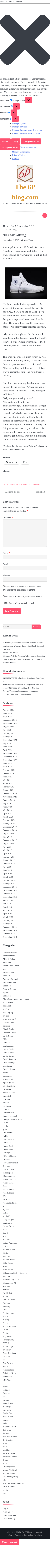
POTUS (6, 1343)
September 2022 (10, 760)
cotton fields (8, 1049)
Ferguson (7, 1106)
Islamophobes (9, 1176)
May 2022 (7, 767)
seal (4, 1396)
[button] (25, 40)
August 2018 (8, 833)
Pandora (6, 1303)
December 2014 (10, 927)
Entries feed (8, 1512)
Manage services (19, 127)
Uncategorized (9, 1467)
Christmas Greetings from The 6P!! (28, 685)
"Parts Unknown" (10, 952)
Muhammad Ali (9, 1283)
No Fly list (7, 1293)
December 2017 (10, 840)
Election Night (9, 1086)
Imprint (15, 158)
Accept (5, 141)
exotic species (9, 1093)
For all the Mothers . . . (25, 695)
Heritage (6, 1153)
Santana (6, 1393)
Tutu (5, 1463)
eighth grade (21, 484)
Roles (5, 1386)
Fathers (6, 1103)
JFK (4, 1196)
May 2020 (7, 810)
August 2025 (8, 727)
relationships (8, 1370)
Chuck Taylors (9, 484)
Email (6, 564)
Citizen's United (10, 1032)
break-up (7, 1009)
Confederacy (8, 1046)
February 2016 (9, 880)
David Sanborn (9, 1059)
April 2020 (7, 813)
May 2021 (7, 780)
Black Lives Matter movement (16, 999)
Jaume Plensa (8, 1183)
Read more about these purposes (26, 133)
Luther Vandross (10, 1243)
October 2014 (9, 934)
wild (5, 1480)
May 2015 (7, 910)
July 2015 (7, 904)
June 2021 (7, 777)
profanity (7, 1350)
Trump (5, 1460)
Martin (5, 1253)
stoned (5, 1420)
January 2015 (9, 924)
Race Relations (9, 1353)
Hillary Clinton (9, 1156)
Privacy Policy (18, 155)
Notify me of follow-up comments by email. (24, 596)
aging (5, 969)
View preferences (31, 141)
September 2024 (10, 740)
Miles (5, 1266)
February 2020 (9, 820)
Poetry (5, 1323)
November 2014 (10, 930)
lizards (5, 1233)
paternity (6, 1306)
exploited (7, 1096)
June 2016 (7, 870)
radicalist (7, 1356)
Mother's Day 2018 (11, 1280)
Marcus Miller (9, 1249)
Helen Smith (8, 1149)
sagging (6, 1390)
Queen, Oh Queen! (30, 691)
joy (4, 1206)
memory (36, 484)
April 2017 (7, 853)
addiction (7, 962)
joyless (6, 1209)
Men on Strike (9, 1259)
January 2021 (9, 790)
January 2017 (9, 860)
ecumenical (8, 1079)
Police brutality (9, 1326)
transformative (9, 1453)
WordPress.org (9, 1519)
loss (4, 1236)
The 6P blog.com (28, 1532)
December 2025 (10, 720)
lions (5, 1229)
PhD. (5, 1310)
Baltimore (7, 986)
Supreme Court (9, 1426)
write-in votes (9, 1487)
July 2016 (7, 867)
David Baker (8, 1056)
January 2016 (9, 883)
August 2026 (8, 710)
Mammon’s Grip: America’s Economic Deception (24, 656)
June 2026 (7, 713)
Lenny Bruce (8, 1226)
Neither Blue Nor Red (30, 688)
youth (5, 1490)
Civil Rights (8, 1036)
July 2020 (7, 803)
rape (5, 1360)
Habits (5, 1136)
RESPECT (7, 1380)
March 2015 (8, 917)
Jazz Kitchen (8, 1193)
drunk (5, 1072)
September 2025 (10, 723)
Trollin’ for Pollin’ (10, 653)
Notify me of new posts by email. (19, 603)
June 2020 (7, 807)
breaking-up (8, 1012)
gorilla (5, 1126)
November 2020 (10, 797)
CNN (5, 1039)
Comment (8, 517)
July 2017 (7, 847)
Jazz (5, 1186)
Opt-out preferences (21, 152)
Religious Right (9, 1373)
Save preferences (10, 147)
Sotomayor (7, 1406)
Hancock (7, 1143)
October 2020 (9, 800)
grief (30, 484)
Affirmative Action (11, 966)
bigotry (6, 992)
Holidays (7, 1159)
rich (4, 1383)
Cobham (6, 1042)
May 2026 (7, 717)
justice (5, 1213)
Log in (5, 1509)
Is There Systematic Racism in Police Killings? (23, 642)
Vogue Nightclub (10, 1470)
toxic (5, 1447)
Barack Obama (9, 989)
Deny (15, 141)
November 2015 (10, 890)
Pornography (8, 1340)
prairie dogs (8, 1346)
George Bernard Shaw (12, 1119)
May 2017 (7, 850)
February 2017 (9, 857)
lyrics (5, 1246)
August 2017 (8, 843)
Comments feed (9, 1515)
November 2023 (10, 753)
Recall (5, 1366)
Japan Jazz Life (9, 1179)
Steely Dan (7, 1413)
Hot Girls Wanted (10, 1163)
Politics (6, 1333)
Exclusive (7, 1089)
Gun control (8, 1133)
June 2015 (7, 907)
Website (6, 575)
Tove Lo (6, 1443)
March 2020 (8, 817)
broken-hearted (9, 1019)
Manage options (19, 123)
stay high (7, 1410)
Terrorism (7, 1433)
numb (5, 1296)
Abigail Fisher (9, 959)
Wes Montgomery (10, 1477)
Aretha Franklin (9, 982)
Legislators (7, 1223)
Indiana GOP (8, 1169)
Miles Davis (8, 1270)
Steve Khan (8, 1416)
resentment (7, 1376)
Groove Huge (27, 240)
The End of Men (10, 1436)
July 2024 (7, 743)
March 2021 (8, 783)
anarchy (6, 976)
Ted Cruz (7, 1430)
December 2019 (10, 827)
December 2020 (10, 793)
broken (6, 1016)
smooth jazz (8, 1403)
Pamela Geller (9, 1300)
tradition (6, 1450)
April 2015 (7, 914)
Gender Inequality (10, 1116)
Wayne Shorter (9, 1473)
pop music (7, 1336)
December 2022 (10, 757)
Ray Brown (8, 1363)
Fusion (6, 1109)
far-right (6, 1099)
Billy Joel (7, 996)
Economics (7, 1076)
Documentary (9, 1062)
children (6, 1026)
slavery (6, 1400)
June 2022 (7, 763)
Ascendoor (19, 1535)
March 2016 (8, 877)
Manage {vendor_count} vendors (27, 130)
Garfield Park (8, 1113)
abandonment (9, 956)
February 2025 (9, 733)
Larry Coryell (8, 1219)
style (5, 1423)
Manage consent (9, 1542)
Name (6, 553)
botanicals (7, 1006)
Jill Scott (6, 1199)
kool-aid (6, 1216)
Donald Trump (9, 1069)
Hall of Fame (8, 1139)
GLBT (5, 1123)
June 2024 (7, 747)
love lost (6, 1239)
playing (6, 1320)
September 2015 (10, 897)
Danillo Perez (8, 1052)
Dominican (7, 1066)
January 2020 (9, 823)
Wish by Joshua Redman (13, 1483)
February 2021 (9, 787)
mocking (6, 1276)
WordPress (37, 1535)
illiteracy (6, 1166)
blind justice (8, 1002)
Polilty (5, 1330)
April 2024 (7, 750)
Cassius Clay (8, 1022)
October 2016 (9, 863)
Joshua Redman (10, 1203)
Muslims (6, 1286)
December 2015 (10, 887)
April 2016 (7, 873)
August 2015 (8, 900)
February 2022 (9, 770)
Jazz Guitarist (8, 1189)
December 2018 (10, 830)
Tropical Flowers (10, 1457)
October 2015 (9, 894)
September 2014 (10, 937)
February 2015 (9, 920)
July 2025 (7, 730)
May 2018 (7, 837)
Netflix (6, 1290)
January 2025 (9, 737)
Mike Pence (8, 1263)
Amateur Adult (9, 972)
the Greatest (8, 1440)
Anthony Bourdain (11, 979)
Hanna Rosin (8, 1146)
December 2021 (10, 773)
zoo (4, 1493)
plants (5, 1316)
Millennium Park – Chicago (15, 1273)
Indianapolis (8, 1173)
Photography (8, 1313)
